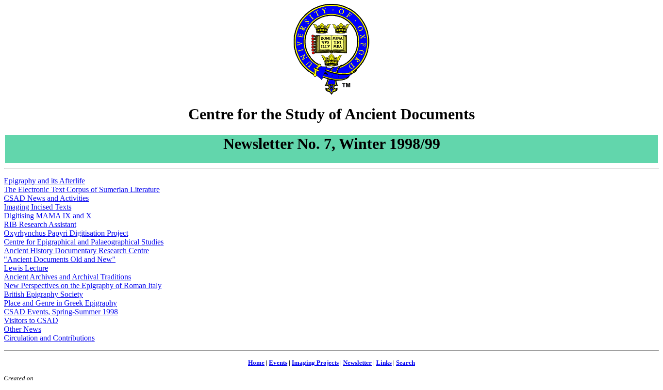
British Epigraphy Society (43, 294)
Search (405, 362)
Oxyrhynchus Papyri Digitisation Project (66, 233)
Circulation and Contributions (49, 338)
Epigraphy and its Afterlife (44, 181)
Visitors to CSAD (31, 320)
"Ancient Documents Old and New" (60, 259)
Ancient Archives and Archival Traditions (67, 277)
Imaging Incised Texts (37, 207)
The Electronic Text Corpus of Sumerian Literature (82, 189)
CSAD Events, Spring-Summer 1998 (61, 312)
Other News (22, 329)
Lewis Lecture (26, 268)
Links (384, 362)
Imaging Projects (315, 362)
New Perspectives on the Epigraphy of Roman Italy (83, 285)
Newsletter (357, 362)
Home (256, 362)
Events (278, 362)
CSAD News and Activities (46, 198)
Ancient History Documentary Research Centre (76, 250)
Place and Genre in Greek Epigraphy (60, 303)
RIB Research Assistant (40, 224)
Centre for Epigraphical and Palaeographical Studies (84, 242)
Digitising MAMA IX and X (48, 215)
